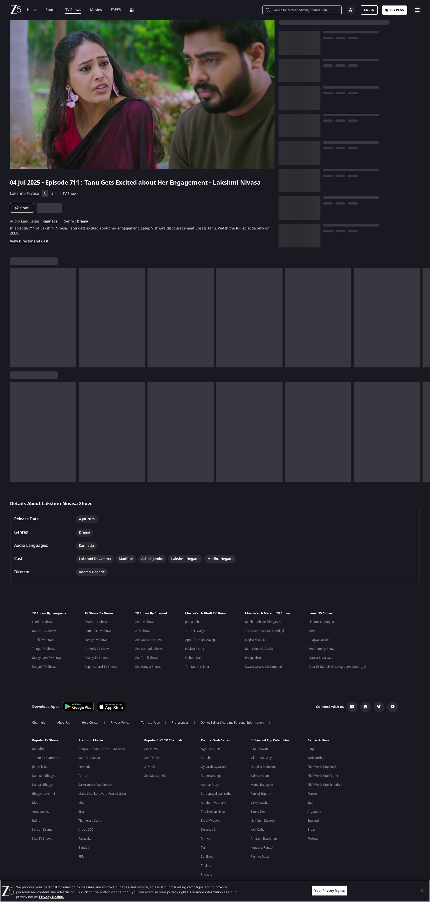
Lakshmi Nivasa (24, 194)
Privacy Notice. (51, 897)
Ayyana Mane (210, 749)
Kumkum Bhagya (44, 776)
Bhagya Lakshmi (319, 640)
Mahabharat (40, 749)
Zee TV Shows (144, 622)
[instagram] (365, 707)
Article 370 (85, 829)
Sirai (81, 811)
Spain (311, 802)
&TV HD (149, 767)
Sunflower (208, 856)
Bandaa (83, 847)
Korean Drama (42, 829)
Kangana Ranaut (262, 847)
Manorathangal (211, 776)
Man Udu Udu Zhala (259, 649)
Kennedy (84, 767)
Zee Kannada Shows (149, 649)
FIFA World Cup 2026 (321, 767)
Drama (82, 221)
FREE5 (116, 10)
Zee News (151, 749)
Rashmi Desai (260, 856)
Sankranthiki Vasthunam (95, 785)
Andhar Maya (210, 785)
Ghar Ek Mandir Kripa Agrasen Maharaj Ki (337, 667)
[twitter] (379, 707)
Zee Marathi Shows (148, 640)
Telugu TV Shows (43, 649)
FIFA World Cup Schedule (324, 785)
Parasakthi (85, 838)
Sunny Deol (258, 811)
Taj (203, 847)
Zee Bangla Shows (148, 667)
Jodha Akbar (193, 622)
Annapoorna (40, 811)
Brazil (311, 829)
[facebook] (352, 707)
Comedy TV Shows (97, 649)
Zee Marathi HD (155, 776)
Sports (51, 10)
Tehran (83, 776)
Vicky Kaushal (260, 802)
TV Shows (73, 10)
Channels (38, 722)
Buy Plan (396, 10)
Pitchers (206, 874)
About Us (63, 722)
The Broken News (213, 811)
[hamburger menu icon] (417, 10)
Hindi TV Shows (42, 622)
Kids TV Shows (42, 838)
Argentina (314, 811)
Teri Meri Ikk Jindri (197, 667)
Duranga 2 (208, 829)
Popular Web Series (215, 740)
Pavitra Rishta (194, 649)
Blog (310, 749)
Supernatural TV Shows (101, 667)
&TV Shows (142, 631)
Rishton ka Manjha (321, 622)
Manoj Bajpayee (262, 785)
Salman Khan (260, 776)
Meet (312, 631)
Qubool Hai (193, 658)
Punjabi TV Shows (44, 667)
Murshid (206, 758)
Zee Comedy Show (321, 649)
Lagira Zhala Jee (256, 640)
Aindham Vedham (213, 802)
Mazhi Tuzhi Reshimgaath (263, 622)
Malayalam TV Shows (47, 658)
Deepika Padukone (264, 767)
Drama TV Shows (96, 622)
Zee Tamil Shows (146, 658)
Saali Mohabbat (89, 758)
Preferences (180, 722)
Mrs (81, 802)
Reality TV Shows (96, 658)
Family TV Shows (96, 640)
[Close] (422, 890)
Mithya (205, 838)
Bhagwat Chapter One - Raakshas (101, 749)
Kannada (50, 221)
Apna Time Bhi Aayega (201, 640)
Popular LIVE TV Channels (163, 740)
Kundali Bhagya (43, 785)
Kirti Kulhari (259, 829)
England (313, 820)
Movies (96, 10)
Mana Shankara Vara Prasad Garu (102, 793)
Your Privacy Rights (329, 890)
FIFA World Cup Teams (323, 776)
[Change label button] (351, 10)
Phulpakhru (253, 658)
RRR (81, 856)
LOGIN (369, 10)
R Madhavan (259, 749)
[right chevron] (424, 317)
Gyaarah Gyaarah (213, 767)
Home (32, 10)
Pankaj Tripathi (261, 793)
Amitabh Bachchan (264, 838)
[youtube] (392, 707)
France (312, 793)
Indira (36, 820)
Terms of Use (150, 722)
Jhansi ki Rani (41, 767)
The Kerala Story (89, 820)
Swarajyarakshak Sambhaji (264, 667)
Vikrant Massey (261, 758)
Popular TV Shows (45, 740)
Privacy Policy (120, 722)
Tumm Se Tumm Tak (46, 758)
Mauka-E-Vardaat (320, 658)
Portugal (313, 838)
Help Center (90, 722)
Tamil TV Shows (43, 640)
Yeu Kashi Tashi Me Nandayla (265, 631)
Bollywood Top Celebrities (270, 740)
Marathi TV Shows (44, 631)
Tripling (206, 865)
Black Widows (210, 820)
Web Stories (315, 758)
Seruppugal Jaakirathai (216, 793)
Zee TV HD (151, 758)
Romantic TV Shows (98, 631)
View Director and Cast (29, 241)
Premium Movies (91, 740)
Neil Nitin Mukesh (263, 820)
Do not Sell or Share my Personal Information (232, 722)
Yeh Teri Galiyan (196, 631)
